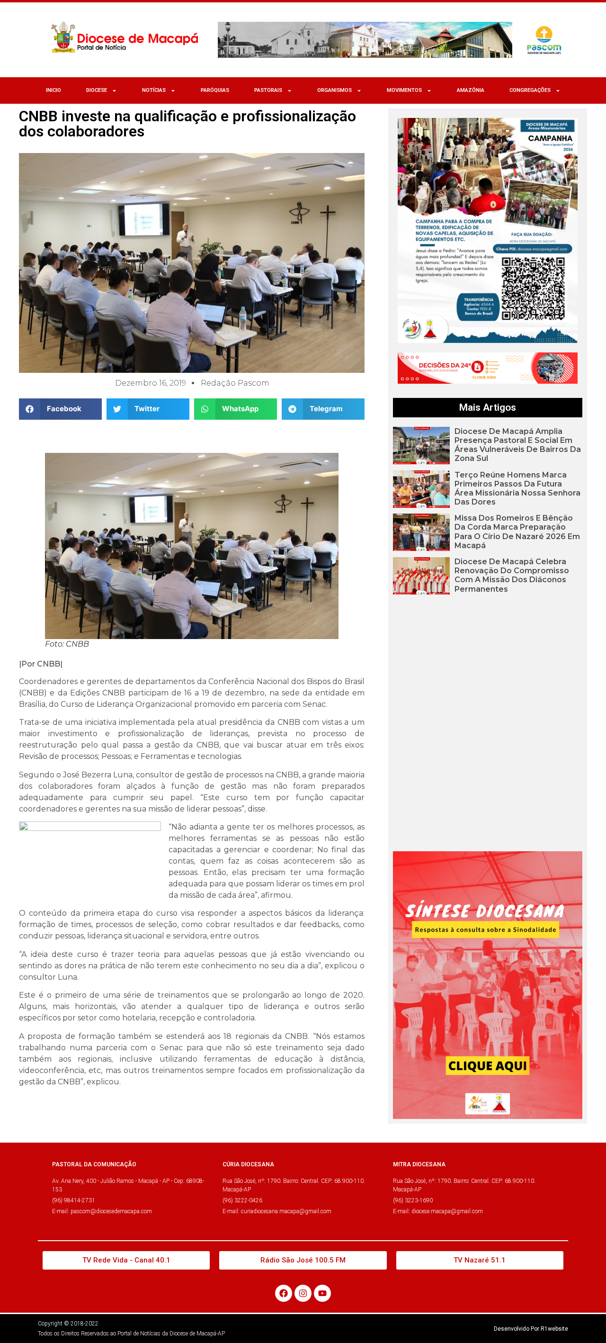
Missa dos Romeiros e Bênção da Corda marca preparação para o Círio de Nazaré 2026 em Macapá (517, 532)
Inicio (53, 90)
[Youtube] (322, 1293)
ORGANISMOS (334, 90)
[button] (60, 409)
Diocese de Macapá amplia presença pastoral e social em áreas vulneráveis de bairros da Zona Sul (517, 445)
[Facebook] (283, 1293)
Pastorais (268, 90)
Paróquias (215, 90)
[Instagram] (303, 1293)
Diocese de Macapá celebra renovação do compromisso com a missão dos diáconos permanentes (511, 575)
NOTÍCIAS (154, 90)
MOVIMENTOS (404, 90)
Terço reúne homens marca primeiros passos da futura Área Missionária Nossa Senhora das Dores (517, 488)
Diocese (96, 90)
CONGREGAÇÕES (530, 90)
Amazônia (470, 90)
